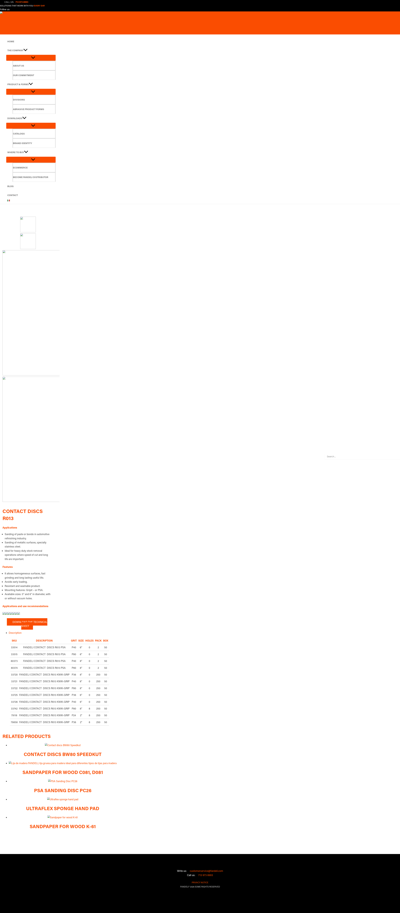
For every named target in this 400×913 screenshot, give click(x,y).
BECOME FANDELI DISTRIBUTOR (30, 177)
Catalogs (19, 133)
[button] (25, 50)
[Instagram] (19, 9)
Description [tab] (15, 632)
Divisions (19, 99)
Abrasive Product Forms (28, 109)
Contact (12, 195)
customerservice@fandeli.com (205, 870)
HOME (10, 41)
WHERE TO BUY (15, 152)
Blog (10, 186)
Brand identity (22, 143)
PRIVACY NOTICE (200, 882)
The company (15, 50)
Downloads (14, 118)
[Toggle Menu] (31, 58)
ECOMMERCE (20, 167)
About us (18, 65)
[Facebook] (13, 9)
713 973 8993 (204, 875)
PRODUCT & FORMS (18, 84)
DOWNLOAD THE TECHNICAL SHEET (29, 624)
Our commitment (23, 75)
